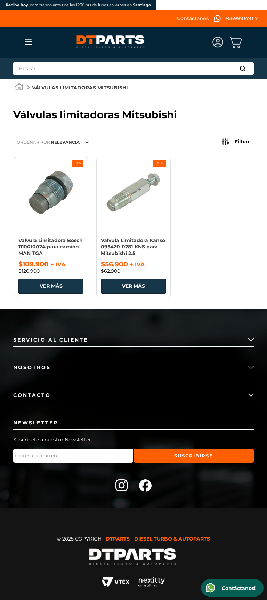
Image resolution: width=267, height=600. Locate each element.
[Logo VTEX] (115, 583)
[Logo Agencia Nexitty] (151, 583)
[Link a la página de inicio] (19, 88)
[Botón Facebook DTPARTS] (145, 486)
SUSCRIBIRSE (193, 455)
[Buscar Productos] (244, 68)
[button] (236, 142)
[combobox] (133, 68)
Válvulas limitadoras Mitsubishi (80, 88)
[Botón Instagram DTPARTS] (121, 486)
